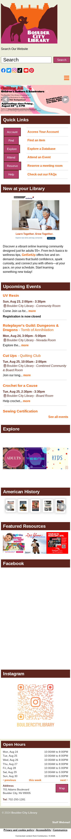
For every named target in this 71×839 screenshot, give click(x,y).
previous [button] (10, 780)
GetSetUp (29, 254)
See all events (58, 416)
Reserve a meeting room (44, 165)
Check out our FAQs (42, 174)
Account (12, 132)
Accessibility (43, 830)
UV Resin (11, 296)
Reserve (12, 165)
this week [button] (35, 780)
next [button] (63, 780)
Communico (60, 830)
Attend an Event (39, 157)
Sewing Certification (20, 411)
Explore (12, 149)
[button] (66, 78)
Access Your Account (43, 131)
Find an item (36, 140)
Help (11, 174)
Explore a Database (41, 148)
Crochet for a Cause (20, 386)
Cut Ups (22, 356)
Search (61, 59)
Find (11, 140)
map (62, 788)
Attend (11, 157)
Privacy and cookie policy (19, 830)
